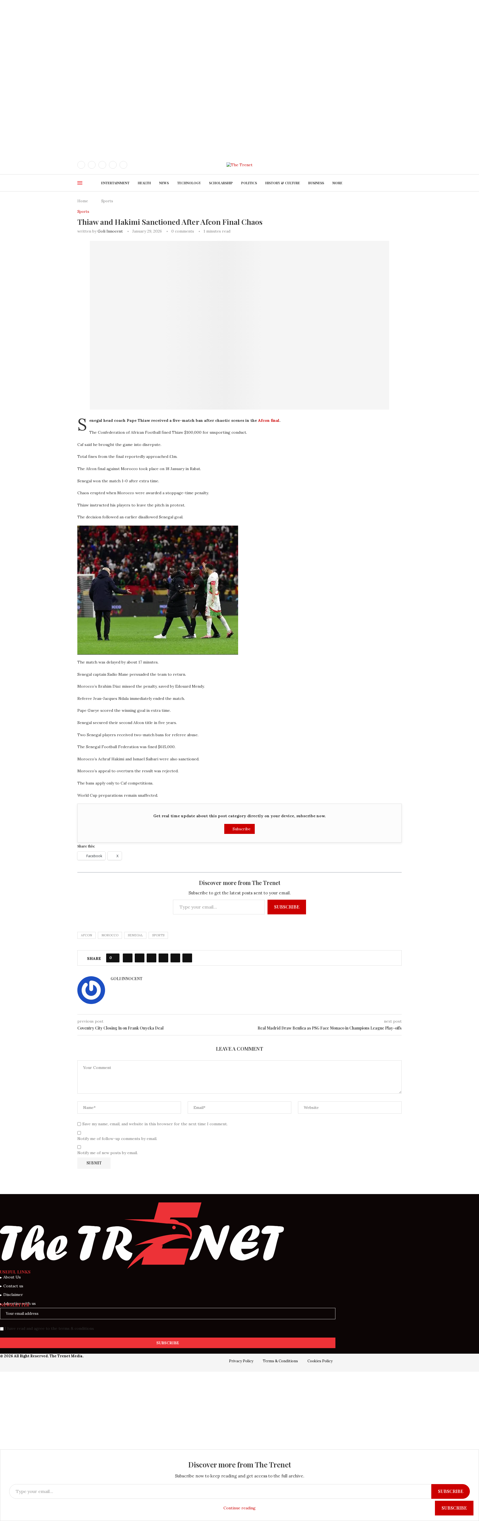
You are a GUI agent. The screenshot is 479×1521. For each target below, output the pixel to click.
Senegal (135, 935)
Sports (107, 201)
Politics (249, 183)
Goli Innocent (110, 231)
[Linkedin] (113, 165)
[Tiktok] (123, 165)
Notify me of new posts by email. (107, 1152)
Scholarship (221, 183)
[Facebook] (81, 165)
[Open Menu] (79, 182)
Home (82, 201)
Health (144, 183)
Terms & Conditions (280, 1361)
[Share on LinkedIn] (163, 958)
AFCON (86, 935)
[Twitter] (92, 165)
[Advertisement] (166, 39)
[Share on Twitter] (139, 958)
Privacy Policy (241, 1361)
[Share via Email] (187, 958)
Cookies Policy (320, 1361)
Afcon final (268, 420)
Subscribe (241, 828)
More (337, 183)
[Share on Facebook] (128, 958)
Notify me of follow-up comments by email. (117, 1138)
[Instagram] (102, 165)
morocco (109, 935)
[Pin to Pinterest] (151, 958)
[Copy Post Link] (175, 958)
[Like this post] (114, 958)
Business (316, 183)
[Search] (399, 164)
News (164, 183)
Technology (189, 183)
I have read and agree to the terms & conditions (49, 1328)
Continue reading (239, 1507)
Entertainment (115, 183)
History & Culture (282, 183)
